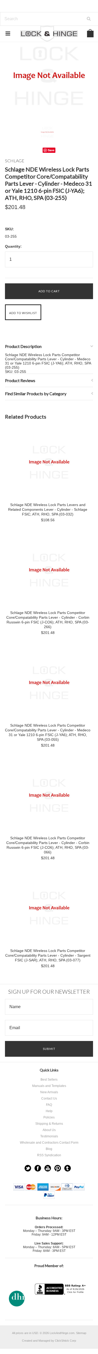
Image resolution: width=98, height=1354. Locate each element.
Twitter (28, 1168)
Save (51, 150)
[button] (61, 1305)
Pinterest (57, 1168)
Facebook (37, 1168)
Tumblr (67, 1168)
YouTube (47, 1168)
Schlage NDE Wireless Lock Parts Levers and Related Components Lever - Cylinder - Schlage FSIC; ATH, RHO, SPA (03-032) (47, 509)
